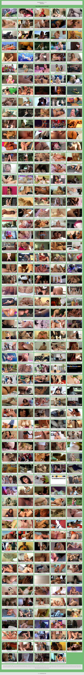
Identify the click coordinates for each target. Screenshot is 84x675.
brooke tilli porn (42, 3)
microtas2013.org (43, 673)
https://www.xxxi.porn (40, 2)
